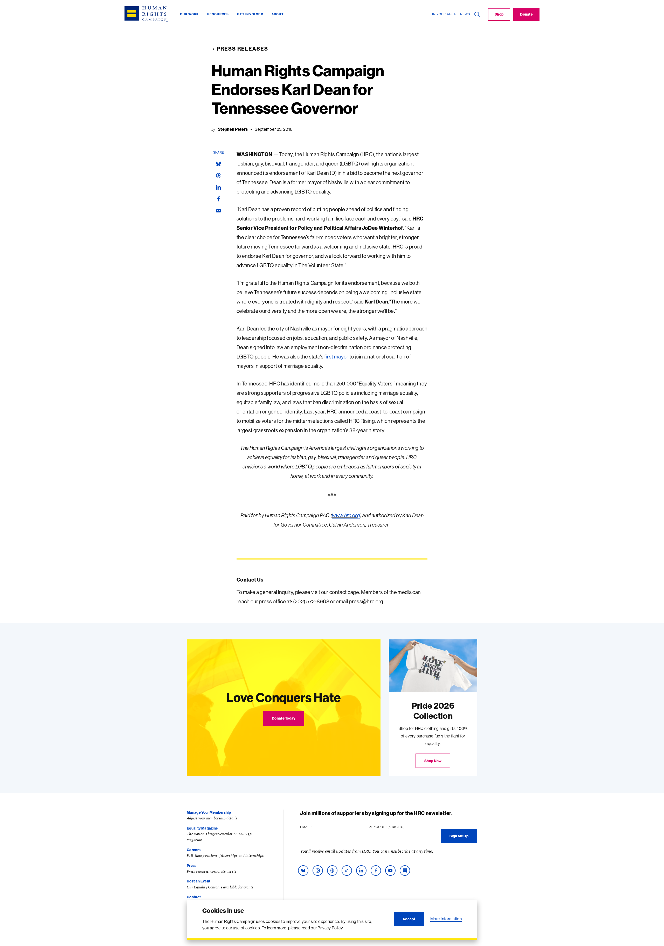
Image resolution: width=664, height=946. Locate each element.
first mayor (336, 356)
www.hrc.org (346, 515)
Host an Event (198, 881)
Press (192, 865)
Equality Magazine (202, 828)
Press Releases (242, 48)
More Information (446, 918)
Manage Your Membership (209, 812)
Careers (193, 849)
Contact (194, 897)
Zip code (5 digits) (397, 827)
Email (316, 827)
